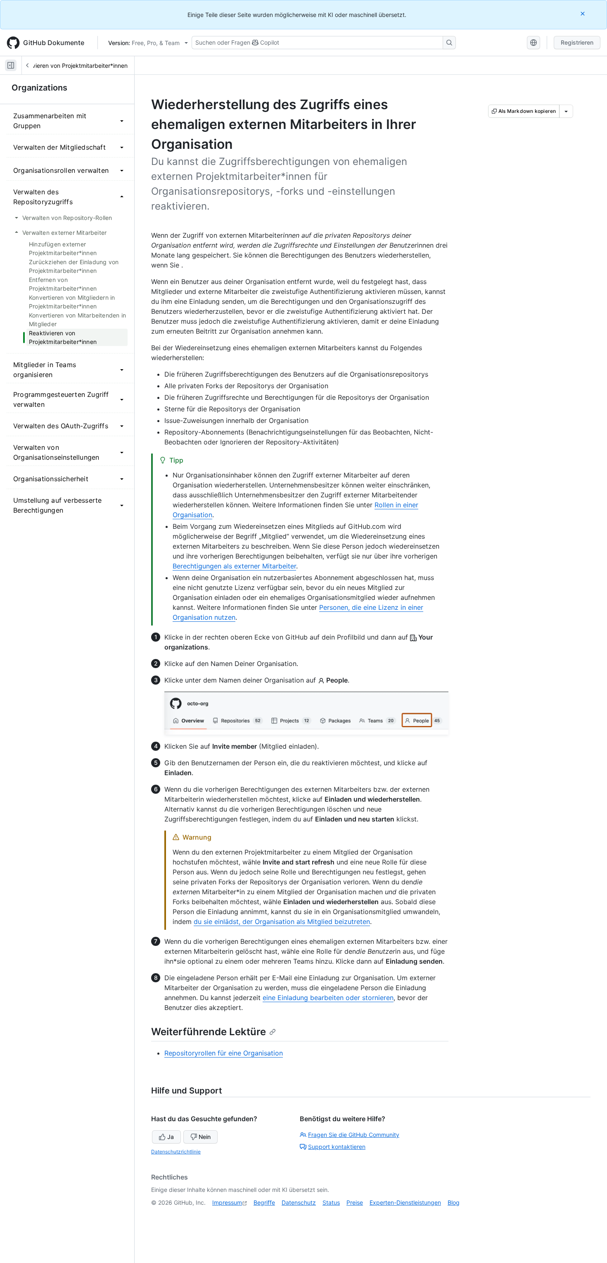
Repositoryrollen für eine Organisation (223, 1053)
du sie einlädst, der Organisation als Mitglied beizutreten (282, 921)
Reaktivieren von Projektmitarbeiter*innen (71, 65)
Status (331, 1202)
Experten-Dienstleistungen (405, 1202)
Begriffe (264, 1202)
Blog (454, 1202)
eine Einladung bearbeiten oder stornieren (328, 997)
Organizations (39, 88)
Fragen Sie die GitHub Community (353, 1134)
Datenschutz (299, 1202)
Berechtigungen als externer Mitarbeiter (234, 566)
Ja (170, 1136)
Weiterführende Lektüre (208, 1032)
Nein (205, 1136)
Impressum (227, 1202)
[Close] (583, 13)
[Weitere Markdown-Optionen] (566, 111)
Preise (354, 1202)
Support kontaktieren (336, 1146)
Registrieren (577, 42)
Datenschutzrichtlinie (176, 1151)
